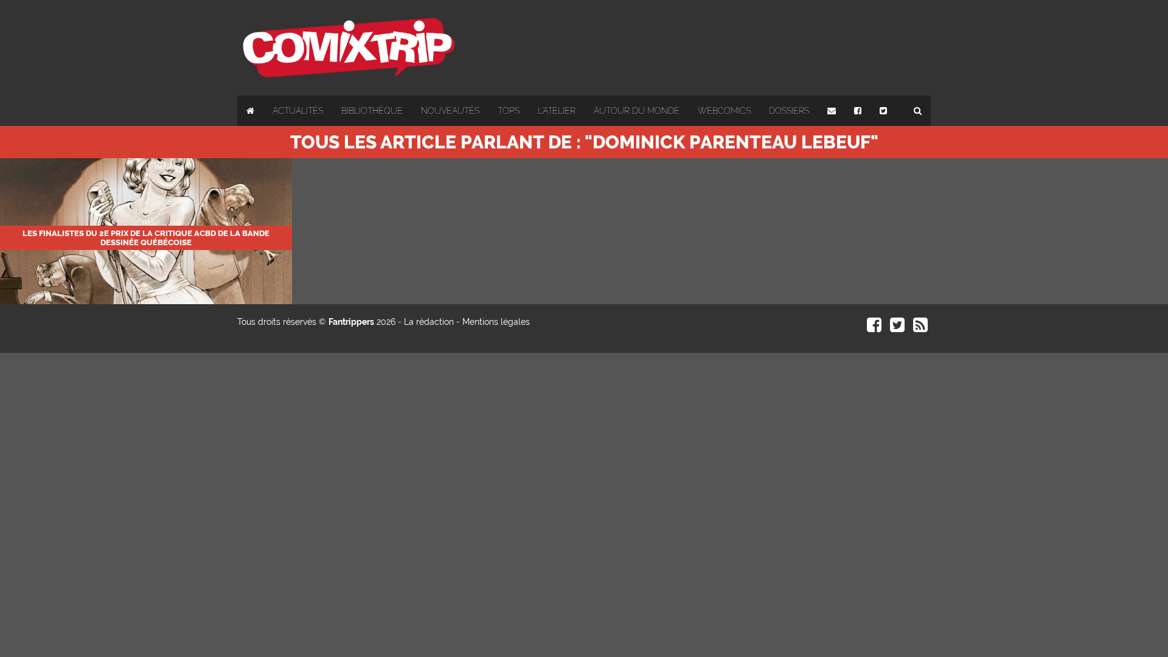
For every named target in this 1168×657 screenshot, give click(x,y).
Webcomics (724, 111)
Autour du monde (637, 111)
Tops (509, 111)
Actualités (298, 111)
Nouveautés (450, 111)
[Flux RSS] (920, 328)
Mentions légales (496, 322)
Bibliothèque (372, 111)
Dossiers (789, 111)
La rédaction (429, 322)
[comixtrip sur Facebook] (874, 328)
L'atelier (556, 111)
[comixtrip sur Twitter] (897, 328)
